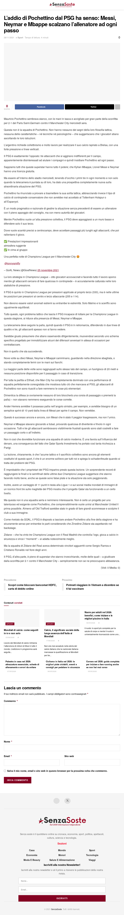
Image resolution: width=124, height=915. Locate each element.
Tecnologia (92, 855)
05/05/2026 (92, 671)
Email (8, 756)
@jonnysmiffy (12, 263)
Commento (11, 701)
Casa (32, 850)
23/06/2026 (9, 637)
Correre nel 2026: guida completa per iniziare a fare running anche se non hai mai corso (102, 664)
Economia (31, 855)
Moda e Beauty (32, 859)
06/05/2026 (51, 671)
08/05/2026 (90, 623)
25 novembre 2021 (48, 270)
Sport (20, 37)
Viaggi (92, 859)
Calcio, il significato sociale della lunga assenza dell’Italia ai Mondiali (61, 633)
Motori (62, 855)
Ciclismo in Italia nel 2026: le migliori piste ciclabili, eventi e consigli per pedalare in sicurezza (63, 664)
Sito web (69, 756)
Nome (8, 741)
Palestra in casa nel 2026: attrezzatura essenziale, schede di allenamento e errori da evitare (22, 664)
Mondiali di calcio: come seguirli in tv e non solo (21, 631)
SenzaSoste (56, 909)
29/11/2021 (9, 37)
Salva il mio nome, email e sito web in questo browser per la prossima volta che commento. (57, 770)
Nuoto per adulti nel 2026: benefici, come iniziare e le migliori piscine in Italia (99, 615)
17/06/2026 (50, 640)
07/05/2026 (11, 671)
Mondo (62, 850)
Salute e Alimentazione (62, 859)
